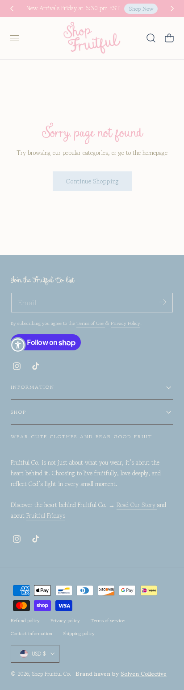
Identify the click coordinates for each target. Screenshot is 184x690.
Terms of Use (90, 323)
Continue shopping (92, 181)
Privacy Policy (125, 323)
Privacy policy (65, 620)
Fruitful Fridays (45, 515)
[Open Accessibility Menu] (18, 345)
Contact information (31, 633)
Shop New (141, 8)
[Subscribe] (162, 302)
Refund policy (25, 620)
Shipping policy (79, 633)
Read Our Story (137, 504)
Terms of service (108, 620)
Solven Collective (144, 673)
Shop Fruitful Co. (51, 674)
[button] (14, 38)
